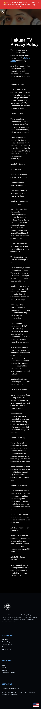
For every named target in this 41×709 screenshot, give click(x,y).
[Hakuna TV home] (3, 12)
